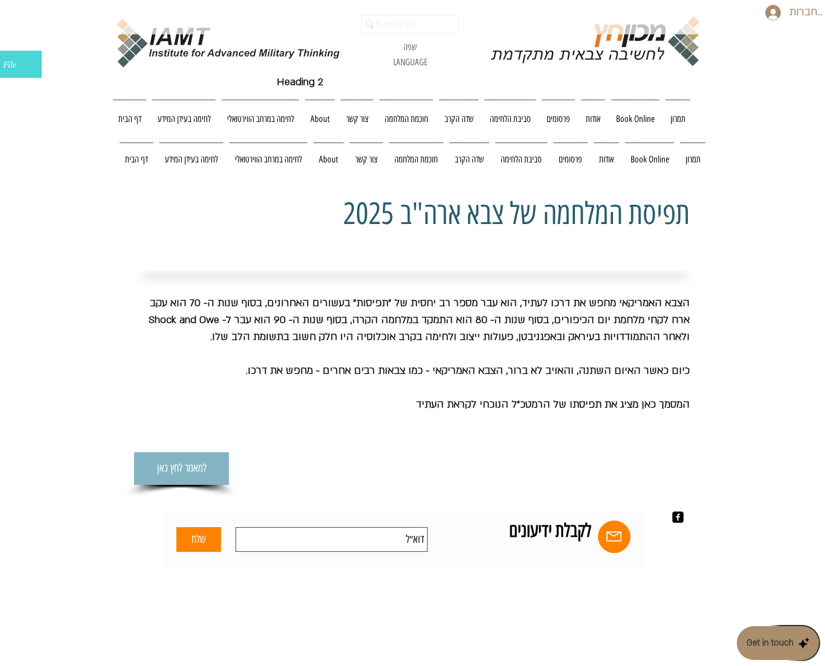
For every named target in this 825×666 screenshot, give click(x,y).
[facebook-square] (678, 517)
